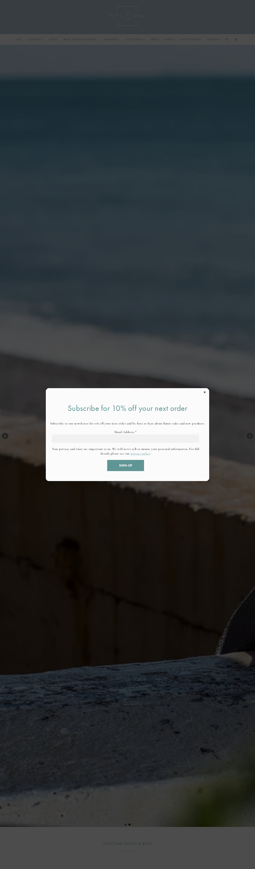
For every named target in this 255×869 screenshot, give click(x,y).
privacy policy (140, 454)
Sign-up (125, 465)
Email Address (126, 432)
